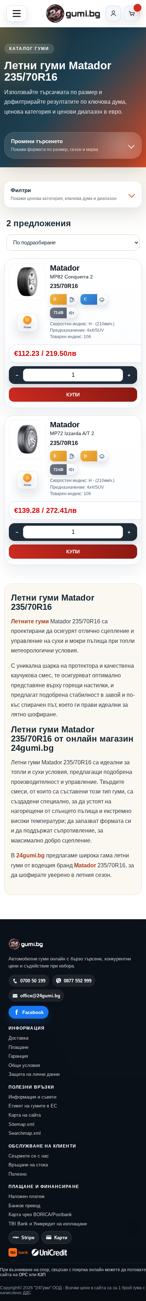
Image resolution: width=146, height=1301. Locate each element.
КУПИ (73, 394)
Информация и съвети (32, 1097)
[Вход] (113, 13)
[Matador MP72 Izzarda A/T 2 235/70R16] (73, 490)
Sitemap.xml (21, 1124)
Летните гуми (30, 621)
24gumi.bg (30, 855)
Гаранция (18, 1056)
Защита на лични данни (34, 1074)
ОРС (23, 1274)
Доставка (18, 1038)
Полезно (18, 1174)
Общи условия (24, 1065)
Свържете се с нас (29, 1156)
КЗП (42, 1274)
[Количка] (132, 13)
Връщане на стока (28, 1164)
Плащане (18, 1047)
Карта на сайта (25, 1115)
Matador (85, 865)
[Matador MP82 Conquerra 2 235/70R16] (73, 333)
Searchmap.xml (25, 1133)
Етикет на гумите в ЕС (33, 1105)
